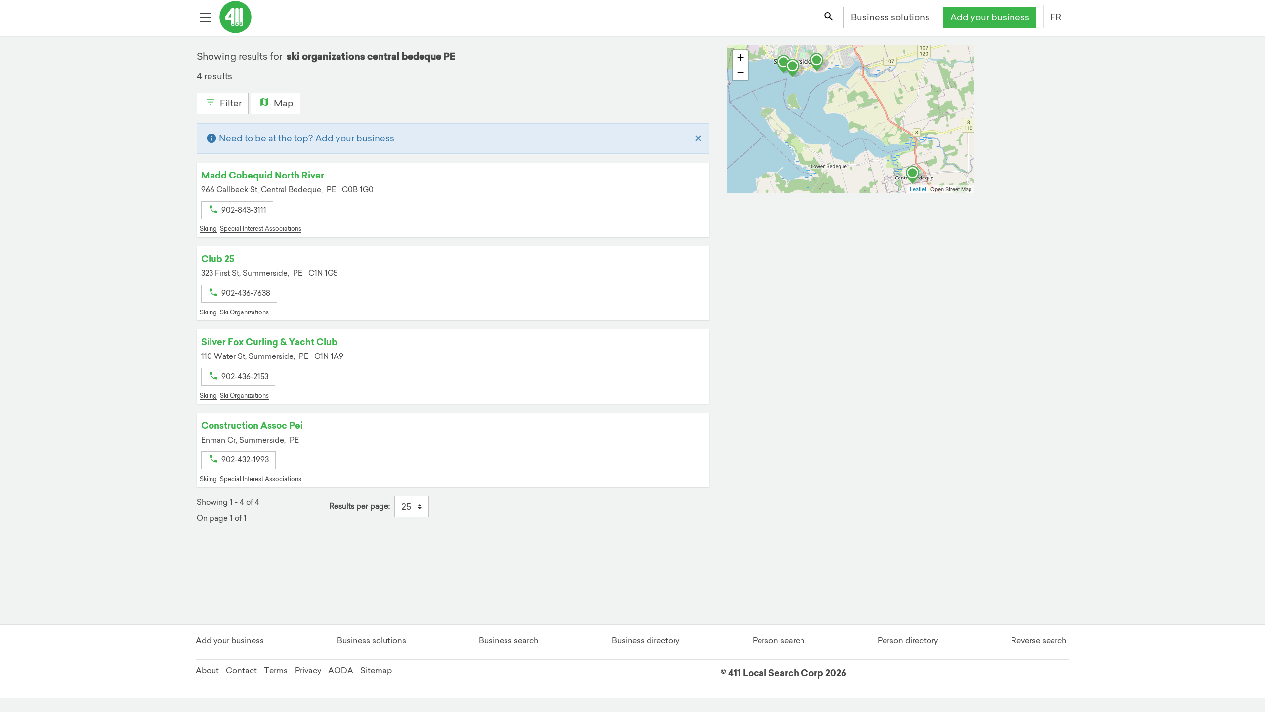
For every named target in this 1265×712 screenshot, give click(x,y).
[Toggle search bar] (829, 18)
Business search (509, 640)
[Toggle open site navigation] (206, 18)
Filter (230, 103)
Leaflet (918, 189)
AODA (340, 670)
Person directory (908, 640)
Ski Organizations (244, 312)
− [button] (740, 72)
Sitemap (376, 670)
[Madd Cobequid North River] (915, 175)
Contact (241, 670)
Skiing (208, 228)
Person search (779, 640)
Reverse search (1039, 640)
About (207, 670)
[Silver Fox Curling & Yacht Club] (795, 68)
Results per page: (359, 506)
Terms (276, 670)
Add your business (989, 17)
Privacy (308, 670)
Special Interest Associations (260, 228)
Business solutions (890, 17)
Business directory (645, 640)
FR (1055, 17)
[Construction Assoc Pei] (819, 62)
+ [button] (740, 57)
